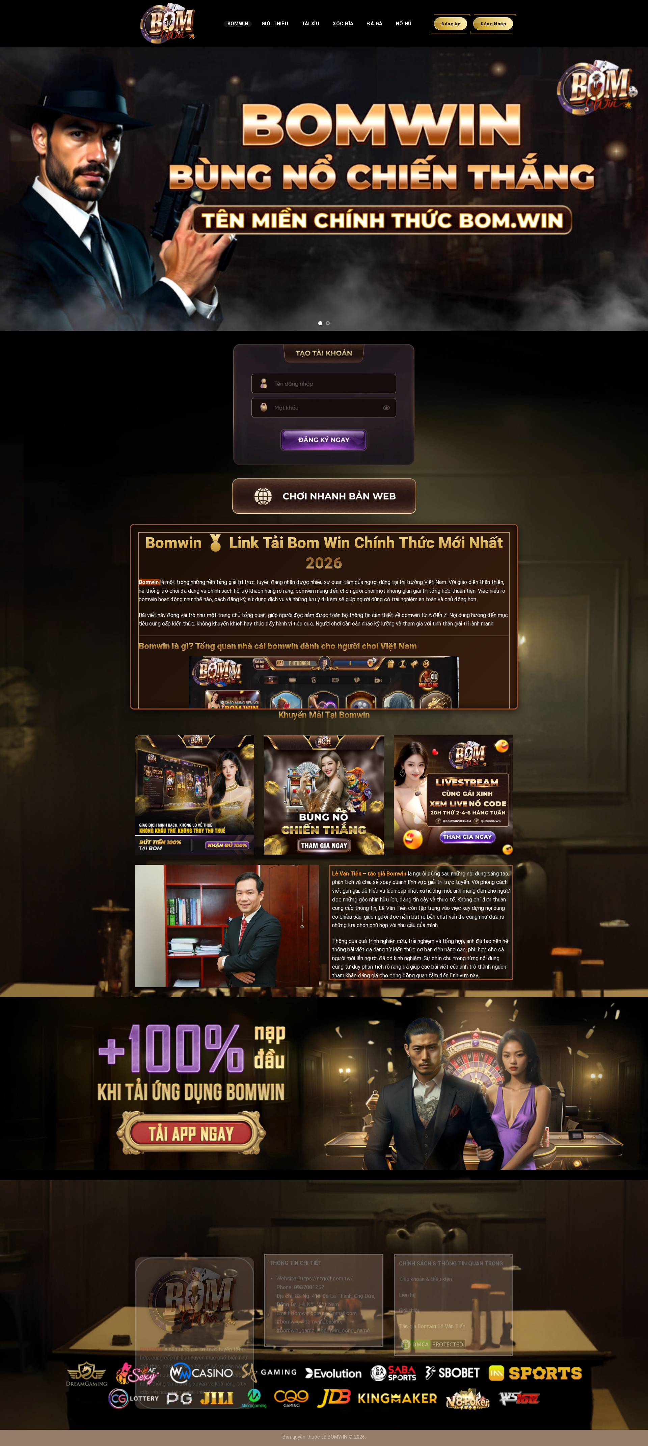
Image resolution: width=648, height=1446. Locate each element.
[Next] (626, 189)
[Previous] (22, 189)
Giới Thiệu (275, 24)
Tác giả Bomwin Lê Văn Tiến (432, 1326)
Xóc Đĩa (343, 24)
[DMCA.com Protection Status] (432, 1344)
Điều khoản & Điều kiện (425, 1279)
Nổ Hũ (403, 24)
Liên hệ (407, 1295)
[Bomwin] (174, 23)
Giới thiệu (410, 1310)
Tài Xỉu (311, 24)
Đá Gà (374, 24)
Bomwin (237, 24)
